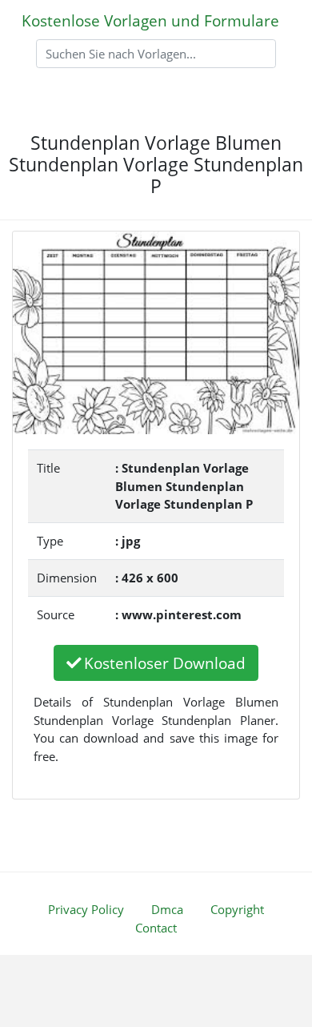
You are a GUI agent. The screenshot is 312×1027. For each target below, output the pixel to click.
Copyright (237, 909)
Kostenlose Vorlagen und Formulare (150, 20)
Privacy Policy (86, 909)
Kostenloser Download (165, 663)
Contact (156, 928)
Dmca (167, 909)
